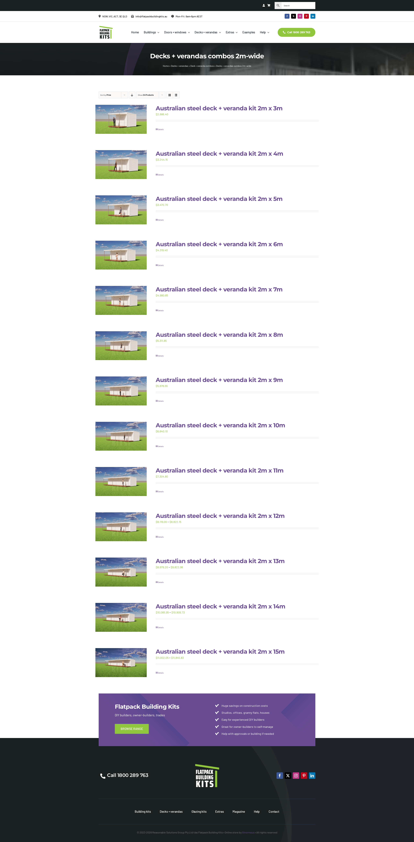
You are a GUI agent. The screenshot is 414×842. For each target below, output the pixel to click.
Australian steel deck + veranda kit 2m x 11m (219, 470)
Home (166, 65)
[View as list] (176, 95)
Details (161, 129)
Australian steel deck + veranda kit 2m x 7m (219, 289)
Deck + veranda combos (202, 65)
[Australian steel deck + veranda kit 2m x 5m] (121, 209)
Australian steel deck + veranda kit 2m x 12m (220, 515)
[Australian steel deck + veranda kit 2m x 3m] (121, 119)
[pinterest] (306, 16)
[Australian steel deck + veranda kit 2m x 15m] (121, 662)
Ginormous (248, 832)
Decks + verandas (179, 65)
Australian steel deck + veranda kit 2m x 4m (219, 153)
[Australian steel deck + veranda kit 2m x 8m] (121, 345)
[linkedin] (312, 16)
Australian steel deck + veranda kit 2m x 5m (219, 198)
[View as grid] (170, 95)
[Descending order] (132, 95)
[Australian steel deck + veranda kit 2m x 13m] (121, 572)
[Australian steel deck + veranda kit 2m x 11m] (121, 481)
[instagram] (300, 16)
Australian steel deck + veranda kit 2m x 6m (219, 244)
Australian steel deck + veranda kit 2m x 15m (220, 651)
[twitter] (293, 16)
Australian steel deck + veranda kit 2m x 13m (220, 561)
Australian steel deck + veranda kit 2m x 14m (220, 606)
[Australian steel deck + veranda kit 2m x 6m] (121, 255)
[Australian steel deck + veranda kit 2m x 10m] (121, 436)
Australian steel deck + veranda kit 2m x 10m (220, 425)
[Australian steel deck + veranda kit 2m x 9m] (121, 390)
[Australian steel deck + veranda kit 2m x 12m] (121, 526)
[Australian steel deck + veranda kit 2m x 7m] (121, 300)
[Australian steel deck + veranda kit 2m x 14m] (121, 617)
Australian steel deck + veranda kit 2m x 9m (219, 379)
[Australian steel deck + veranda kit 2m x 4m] (121, 164)
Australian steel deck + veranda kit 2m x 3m (219, 108)
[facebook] (287, 16)
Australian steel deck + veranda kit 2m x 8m (219, 334)
